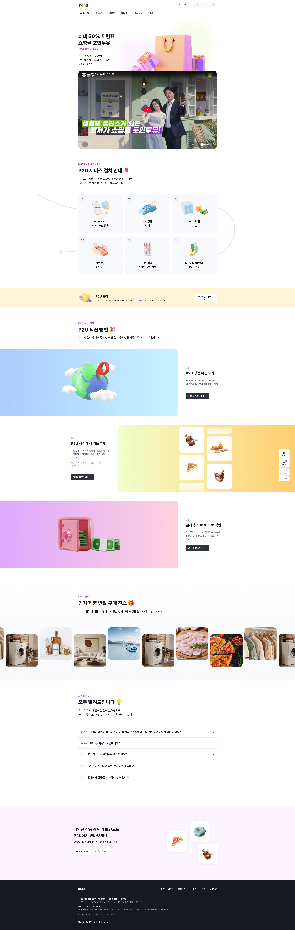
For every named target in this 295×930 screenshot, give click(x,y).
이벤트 (150, 13)
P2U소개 (99, 13)
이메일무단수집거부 (104, 922)
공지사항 (213, 889)
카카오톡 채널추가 (166, 889)
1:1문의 (193, 889)
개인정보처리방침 (91, 922)
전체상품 (86, 13)
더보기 (186, 5)
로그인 (178, 5)
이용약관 (81, 922)
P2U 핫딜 (125, 13)
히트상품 (112, 13)
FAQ (203, 889)
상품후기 (182, 889)
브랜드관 (138, 13)
